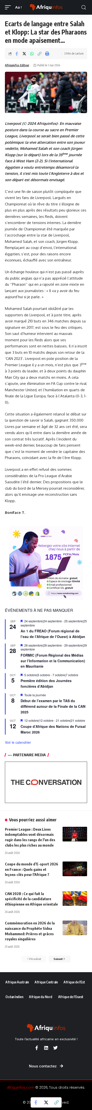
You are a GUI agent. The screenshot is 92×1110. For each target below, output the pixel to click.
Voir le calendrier (18, 742)
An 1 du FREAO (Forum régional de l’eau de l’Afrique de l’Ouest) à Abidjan (53, 633)
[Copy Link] (39, 54)
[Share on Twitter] (24, 54)
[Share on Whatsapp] (31, 54)
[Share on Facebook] (16, 54)
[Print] (47, 54)
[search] (83, 7)
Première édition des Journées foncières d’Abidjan (46, 683)
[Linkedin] (46, 1048)
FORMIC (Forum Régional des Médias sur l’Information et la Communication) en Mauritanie (53, 661)
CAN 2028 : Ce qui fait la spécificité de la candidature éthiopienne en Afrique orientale (31, 899)
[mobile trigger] (9, 7)
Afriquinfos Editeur (17, 65)
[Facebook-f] (37, 1048)
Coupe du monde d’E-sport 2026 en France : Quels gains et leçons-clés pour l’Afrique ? (31, 869)
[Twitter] (55, 1048)
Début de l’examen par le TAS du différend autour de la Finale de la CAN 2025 (53, 706)
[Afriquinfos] (46, 7)
